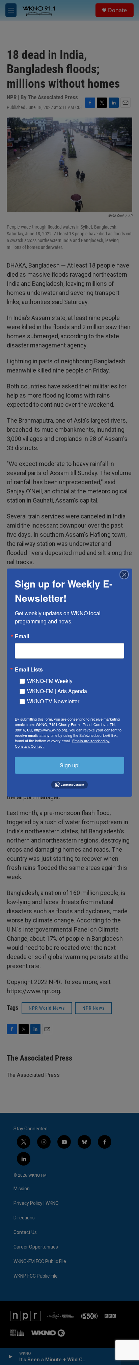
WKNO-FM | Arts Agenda (57, 691)
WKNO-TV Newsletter (53, 701)
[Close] (126, 574)
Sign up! (70, 765)
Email (22, 636)
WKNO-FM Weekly (50, 680)
